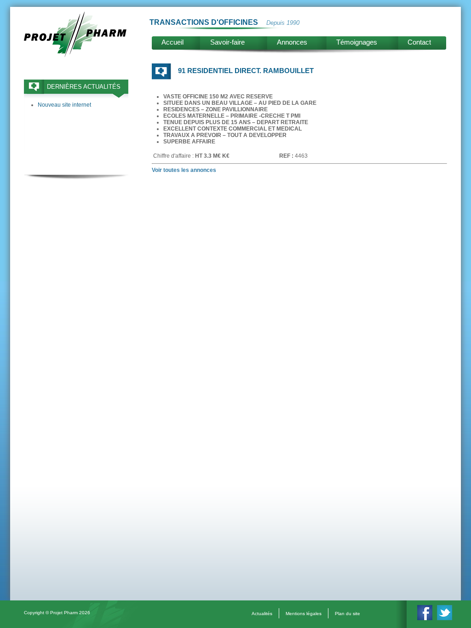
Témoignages (356, 42)
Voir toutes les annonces (184, 170)
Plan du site (347, 613)
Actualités (262, 613)
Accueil (172, 42)
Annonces (292, 42)
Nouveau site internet (64, 105)
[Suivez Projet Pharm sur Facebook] (424, 618)
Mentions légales (304, 613)
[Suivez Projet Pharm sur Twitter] (444, 618)
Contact (419, 42)
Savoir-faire (227, 42)
